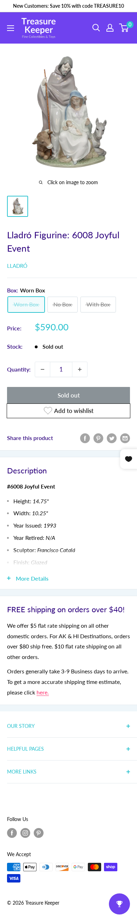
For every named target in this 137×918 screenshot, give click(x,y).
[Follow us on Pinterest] (39, 833)
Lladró (17, 266)
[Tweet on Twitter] (112, 437)
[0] (124, 28)
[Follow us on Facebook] (12, 833)
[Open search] (96, 28)
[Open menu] (10, 28)
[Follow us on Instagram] (25, 833)
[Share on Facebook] (85, 437)
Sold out (69, 395)
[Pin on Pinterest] (98, 437)
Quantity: (19, 369)
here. (43, 692)
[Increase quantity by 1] (79, 369)
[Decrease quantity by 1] (42, 369)
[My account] (109, 28)
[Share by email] (125, 437)
